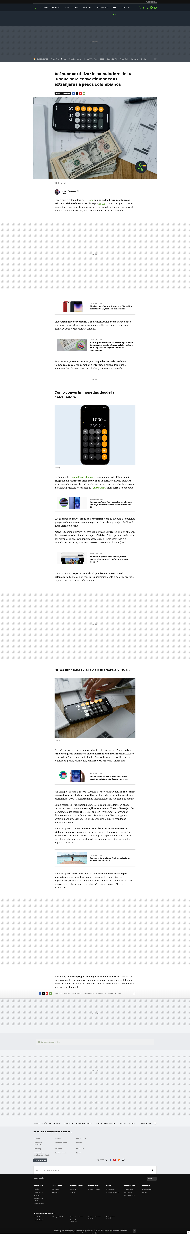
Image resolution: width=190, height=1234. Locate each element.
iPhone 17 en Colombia (58, 59)
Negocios (125, 7)
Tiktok (147, 7)
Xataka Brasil (38, 1220)
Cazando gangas (61, 1142)
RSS (119, 1159)
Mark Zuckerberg (75, 59)
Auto (67, 7)
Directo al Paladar (94, 1189)
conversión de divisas (81, 477)
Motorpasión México (110, 1218)
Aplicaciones (76, 993)
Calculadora (99, 487)
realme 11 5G (133, 1123)
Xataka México (39, 1217)
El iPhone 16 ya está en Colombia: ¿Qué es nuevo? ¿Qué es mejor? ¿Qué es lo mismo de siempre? (109, 559)
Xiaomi (78, 1153)
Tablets (58, 1138)
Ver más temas (40, 1160)
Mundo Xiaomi (39, 1203)
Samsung (134, 59)
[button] (70, 190)
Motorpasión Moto (112, 1192)
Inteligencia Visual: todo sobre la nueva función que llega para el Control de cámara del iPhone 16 (111, 504)
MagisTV (123, 1123)
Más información (111, 1232)
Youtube (155, 7)
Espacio (86, 7)
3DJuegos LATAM (58, 1217)
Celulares (66, 993)
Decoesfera (128, 1192)
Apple (102, 203)
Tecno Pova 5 (68, 1123)
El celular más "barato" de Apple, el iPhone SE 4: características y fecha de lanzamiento (111, 307)
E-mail (84, 93)
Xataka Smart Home (38, 1199)
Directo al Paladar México (94, 1218)
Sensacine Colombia (73, 1221)
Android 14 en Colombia (84, 1123)
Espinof (72, 1192)
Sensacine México (76, 1217)
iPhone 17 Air (124, 59)
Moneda (110, 993)
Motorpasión (110, 1189)
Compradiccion (129, 1195)
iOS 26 (102, 59)
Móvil (76, 7)
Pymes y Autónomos (146, 1193)
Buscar (152, 1170)
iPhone (89, 199)
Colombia (58, 1149)
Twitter (140, 7)
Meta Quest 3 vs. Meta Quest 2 (106, 1123)
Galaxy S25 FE (112, 59)
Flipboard (80, 93)
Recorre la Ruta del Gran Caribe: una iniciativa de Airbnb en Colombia (110, 859)
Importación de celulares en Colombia (42, 1154)
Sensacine (73, 1189)
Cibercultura (101, 7)
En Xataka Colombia (96, 303)
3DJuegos (55, 1189)
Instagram (151, 7)
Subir (150, 1179)
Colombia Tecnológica (50, 7)
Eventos (79, 1142)
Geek (114, 7)
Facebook (143, 7)
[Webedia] (151, 1)
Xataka (36, 1189)
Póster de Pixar (54, 1123)
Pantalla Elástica (61, 1153)
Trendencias (128, 1189)
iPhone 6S (80, 1149)
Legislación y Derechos (39, 1143)
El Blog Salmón (147, 1189)
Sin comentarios (64, 93)
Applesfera (37, 1195)
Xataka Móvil (38, 1192)
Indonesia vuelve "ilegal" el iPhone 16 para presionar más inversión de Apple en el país (109, 777)
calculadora (89, 993)
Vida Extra (55, 1192)
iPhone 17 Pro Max (90, 59)
